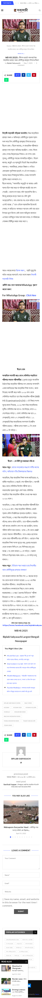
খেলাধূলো (19, 943)
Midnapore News (20, 712)
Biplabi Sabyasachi (13, 63)
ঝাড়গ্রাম (9, 947)
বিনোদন (17, 955)
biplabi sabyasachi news (12, 703)
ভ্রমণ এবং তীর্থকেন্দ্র (28, 955)
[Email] (29, 985)
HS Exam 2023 (17, 707)
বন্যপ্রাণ (8, 955)
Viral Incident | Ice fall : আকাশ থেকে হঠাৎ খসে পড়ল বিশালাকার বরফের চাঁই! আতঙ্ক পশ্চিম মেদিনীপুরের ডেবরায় (21, 667)
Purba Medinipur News (11, 721)
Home (9, 46)
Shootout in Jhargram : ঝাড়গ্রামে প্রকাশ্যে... (18, 968)
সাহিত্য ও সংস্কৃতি (31, 967)
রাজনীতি (9, 959)
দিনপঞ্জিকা (18, 947)
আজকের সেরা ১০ (27, 939)
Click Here (31, 295)
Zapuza (37, 994)
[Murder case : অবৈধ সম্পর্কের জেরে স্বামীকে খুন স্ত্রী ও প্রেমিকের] (6, 981)
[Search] (39, 11)
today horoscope (29, 721)
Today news (8, 725)
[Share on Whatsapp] (6, 80)
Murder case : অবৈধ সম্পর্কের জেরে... (19, 980)
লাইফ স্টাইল (29, 959)
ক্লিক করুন (20, 270)
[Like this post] (18, 75)
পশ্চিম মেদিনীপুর (11, 951)
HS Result (7, 712)
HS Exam (6, 707)
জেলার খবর (28, 943)
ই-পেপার (9, 943)
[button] (16, 3)
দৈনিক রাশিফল (29, 947)
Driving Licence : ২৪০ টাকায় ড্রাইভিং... (19, 991)
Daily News (28, 703)
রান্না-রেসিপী (19, 959)
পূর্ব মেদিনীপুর (23, 951)
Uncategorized (12, 939)
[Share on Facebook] (23, 75)
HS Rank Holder (31, 707)
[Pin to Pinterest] (34, 75)
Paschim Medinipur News (12, 716)
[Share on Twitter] (28, 75)
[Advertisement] (21, 109)
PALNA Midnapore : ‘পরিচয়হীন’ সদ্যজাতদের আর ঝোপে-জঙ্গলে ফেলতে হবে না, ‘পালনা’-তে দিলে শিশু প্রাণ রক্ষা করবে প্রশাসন (21, 679)
